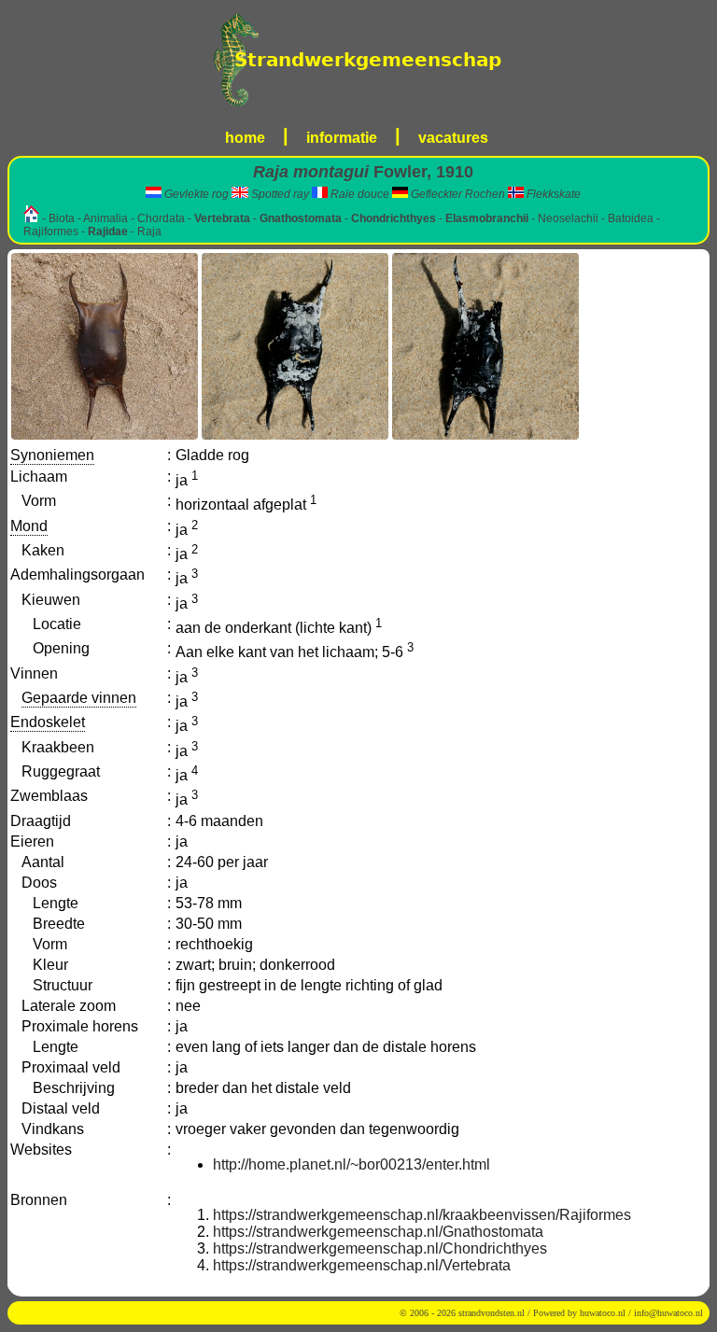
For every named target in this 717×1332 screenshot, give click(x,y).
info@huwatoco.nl (668, 1313)
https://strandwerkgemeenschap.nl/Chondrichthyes (380, 1248)
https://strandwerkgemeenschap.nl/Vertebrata (362, 1265)
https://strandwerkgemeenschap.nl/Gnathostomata (378, 1232)
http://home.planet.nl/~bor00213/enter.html (351, 1164)
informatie (341, 138)
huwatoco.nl (603, 1313)
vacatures (453, 138)
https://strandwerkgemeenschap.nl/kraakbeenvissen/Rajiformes (422, 1215)
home (245, 138)
